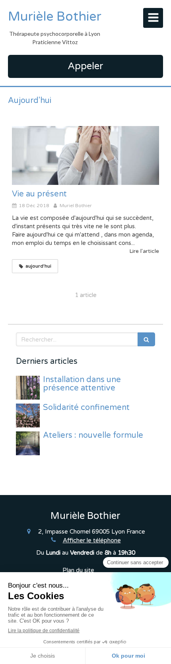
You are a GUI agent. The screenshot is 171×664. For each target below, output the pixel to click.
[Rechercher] (146, 339)
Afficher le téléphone (92, 540)
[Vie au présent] (85, 155)
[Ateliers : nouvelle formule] (28, 443)
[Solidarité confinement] (28, 415)
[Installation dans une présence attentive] (28, 388)
